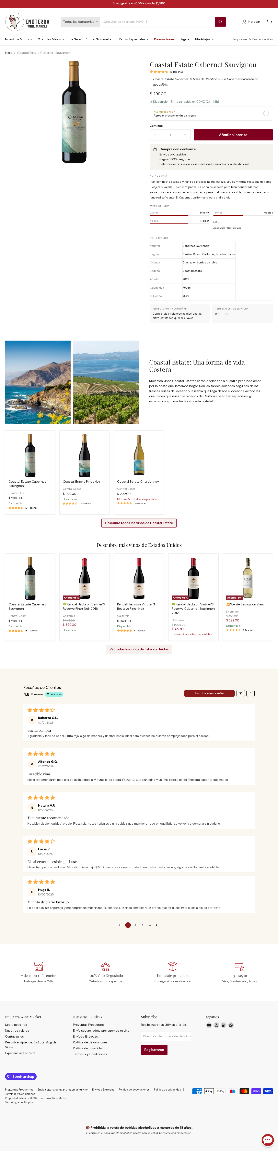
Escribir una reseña (209, 693)
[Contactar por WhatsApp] (268, 1140)
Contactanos (14, 1036)
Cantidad (156, 125)
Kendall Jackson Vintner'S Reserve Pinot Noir (136, 606)
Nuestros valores (17, 1031)
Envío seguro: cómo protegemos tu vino (101, 1031)
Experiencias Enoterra (20, 1053)
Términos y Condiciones (90, 1054)
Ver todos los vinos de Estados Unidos (139, 649)
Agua (185, 39)
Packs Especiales (132, 39)
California (69, 616)
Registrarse (154, 1049)
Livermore (232, 611)
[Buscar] (220, 22)
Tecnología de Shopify (19, 1102)
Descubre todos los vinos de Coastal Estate (139, 523)
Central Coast (17, 493)
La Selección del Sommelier (91, 39)
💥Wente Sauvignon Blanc (245, 604)
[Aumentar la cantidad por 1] (185, 134)
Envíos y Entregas (85, 1036)
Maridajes (203, 39)
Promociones (164, 39)
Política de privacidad (88, 1048)
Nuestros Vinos (17, 39)
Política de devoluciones (90, 1042)
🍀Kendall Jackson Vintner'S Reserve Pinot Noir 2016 (84, 606)
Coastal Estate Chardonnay (138, 481)
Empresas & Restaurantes (252, 39)
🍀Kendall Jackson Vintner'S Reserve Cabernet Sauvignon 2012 (193, 608)
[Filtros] (240, 693)
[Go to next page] (157, 925)
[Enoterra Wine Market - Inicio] (30, 21)
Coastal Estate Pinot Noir (82, 481)
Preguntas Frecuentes (89, 1025)
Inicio (9, 53)
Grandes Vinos (50, 39)
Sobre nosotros (16, 1025)
